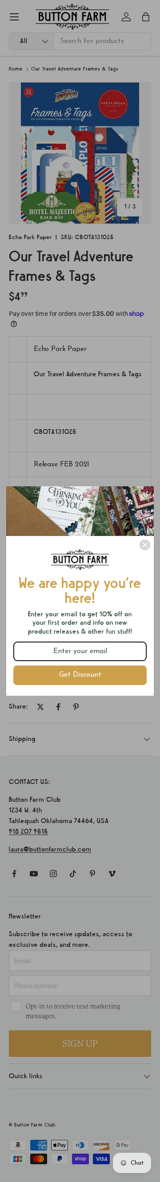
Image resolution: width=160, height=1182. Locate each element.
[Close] (145, 545)
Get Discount (80, 674)
